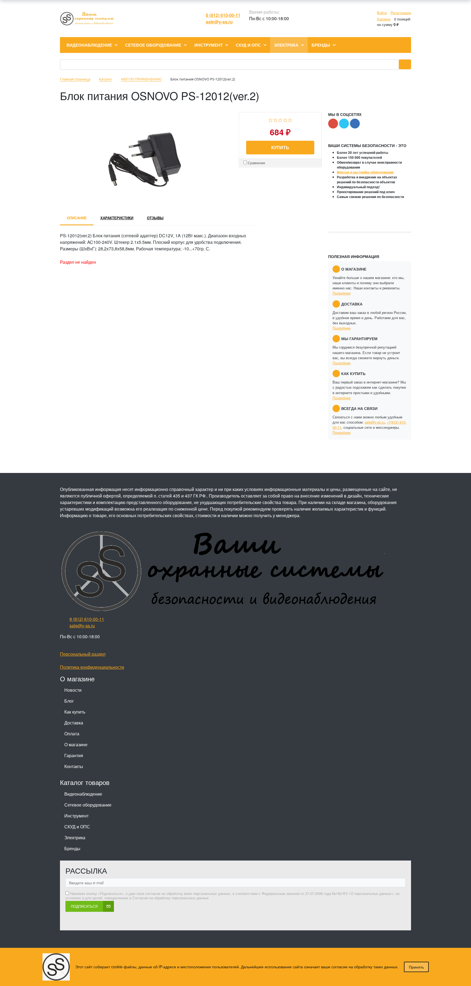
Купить (280, 147)
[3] (280, 119)
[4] (285, 119)
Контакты (73, 766)
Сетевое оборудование (87, 805)
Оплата (71, 733)
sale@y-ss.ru (219, 22)
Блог (69, 701)
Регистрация (401, 12)
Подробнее (342, 293)
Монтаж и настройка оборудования (365, 172)
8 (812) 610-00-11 (223, 15)
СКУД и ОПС (77, 826)
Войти (382, 12)
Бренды (72, 848)
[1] (270, 119)
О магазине (75, 744)
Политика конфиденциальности (92, 667)
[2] (275, 119)
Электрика (74, 837)
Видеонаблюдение (83, 794)
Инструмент (76, 816)
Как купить (74, 712)
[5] (290, 119)
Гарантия (73, 755)
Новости (72, 690)
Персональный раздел (82, 654)
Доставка (73, 723)
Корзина (383, 19)
